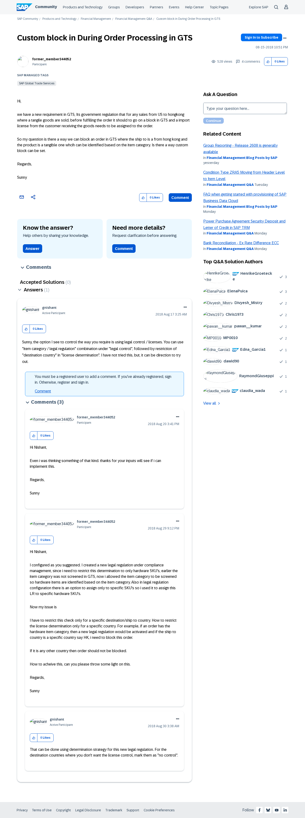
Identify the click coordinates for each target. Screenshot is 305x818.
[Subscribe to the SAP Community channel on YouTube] (277, 810)
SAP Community (27, 18)
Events (174, 7)
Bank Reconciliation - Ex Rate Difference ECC (241, 243)
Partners (156, 7)
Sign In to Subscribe (261, 37)
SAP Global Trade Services (36, 83)
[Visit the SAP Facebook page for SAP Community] (259, 810)
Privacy (22, 810)
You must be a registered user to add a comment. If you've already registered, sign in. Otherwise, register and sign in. (103, 379)
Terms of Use (42, 810)
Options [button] (285, 38)
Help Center (194, 7)
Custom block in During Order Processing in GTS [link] (188, 18)
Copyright (63, 810)
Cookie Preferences (159, 810)
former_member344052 (51, 59)
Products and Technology (82, 7)
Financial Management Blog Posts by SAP (242, 158)
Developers (135, 7)
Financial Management (96, 18)
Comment (180, 198)
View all (209, 403)
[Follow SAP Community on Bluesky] (268, 810)
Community (46, 7)
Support (133, 810)
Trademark (113, 810)
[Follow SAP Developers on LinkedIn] (285, 810)
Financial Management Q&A (133, 18)
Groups (114, 7)
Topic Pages (219, 7)
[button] (268, 61)
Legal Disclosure (88, 810)
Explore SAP (258, 7)
